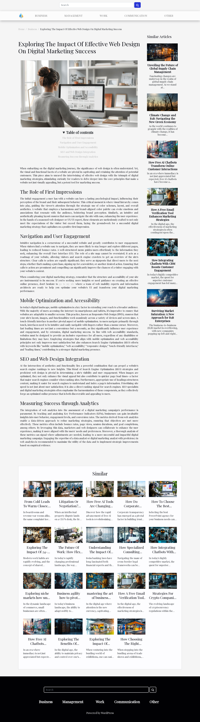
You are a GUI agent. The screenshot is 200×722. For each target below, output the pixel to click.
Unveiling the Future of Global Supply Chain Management (162, 68)
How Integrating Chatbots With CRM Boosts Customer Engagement (162, 265)
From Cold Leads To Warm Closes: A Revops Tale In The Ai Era (37, 508)
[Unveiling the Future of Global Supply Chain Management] (162, 52)
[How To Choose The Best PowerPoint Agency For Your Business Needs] (163, 488)
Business (41, 15)
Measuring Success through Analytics (78, 156)
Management (73, 15)
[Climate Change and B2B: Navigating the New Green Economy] (162, 102)
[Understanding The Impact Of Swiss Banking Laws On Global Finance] (100, 534)
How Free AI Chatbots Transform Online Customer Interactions (162, 165)
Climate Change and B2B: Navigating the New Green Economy (162, 118)
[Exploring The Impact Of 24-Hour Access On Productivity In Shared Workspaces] (37, 534)
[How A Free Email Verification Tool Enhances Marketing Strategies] (162, 197)
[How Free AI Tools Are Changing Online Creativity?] (100, 488)
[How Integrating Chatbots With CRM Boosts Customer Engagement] (162, 247)
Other (168, 15)
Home (21, 29)
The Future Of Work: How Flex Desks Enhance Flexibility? (68, 554)
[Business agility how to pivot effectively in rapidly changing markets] (69, 580)
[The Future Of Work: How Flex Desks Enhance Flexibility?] (69, 534)
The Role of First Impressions (78, 137)
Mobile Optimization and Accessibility (78, 147)
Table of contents (79, 132)
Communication (135, 15)
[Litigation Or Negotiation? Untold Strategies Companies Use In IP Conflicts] (69, 488)
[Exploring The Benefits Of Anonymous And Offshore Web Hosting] (69, 626)
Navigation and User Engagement (78, 142)
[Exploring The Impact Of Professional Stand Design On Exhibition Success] (100, 626)
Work (103, 15)
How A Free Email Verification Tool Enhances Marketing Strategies (162, 214)
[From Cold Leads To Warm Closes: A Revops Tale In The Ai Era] (37, 488)
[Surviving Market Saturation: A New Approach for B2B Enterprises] (162, 298)
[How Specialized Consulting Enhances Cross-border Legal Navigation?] (131, 534)
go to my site (66, 283)
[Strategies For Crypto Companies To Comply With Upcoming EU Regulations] (163, 580)
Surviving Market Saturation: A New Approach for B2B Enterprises (162, 316)
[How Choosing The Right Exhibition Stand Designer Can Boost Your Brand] (131, 626)
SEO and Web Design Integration (77, 151)
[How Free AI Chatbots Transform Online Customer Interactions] (162, 149)
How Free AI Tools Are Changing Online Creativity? (100, 506)
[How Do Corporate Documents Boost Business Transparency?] (131, 488)
